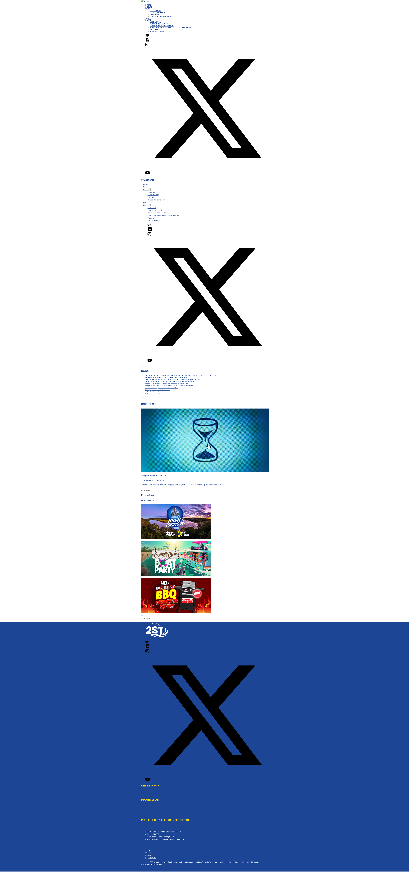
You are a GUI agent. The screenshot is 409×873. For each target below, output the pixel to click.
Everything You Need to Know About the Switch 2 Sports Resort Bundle (169, 385)
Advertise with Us (158, 31)
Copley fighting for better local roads (157, 390)
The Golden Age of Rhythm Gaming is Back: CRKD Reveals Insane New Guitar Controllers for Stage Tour (180, 375)
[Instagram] (147, 46)
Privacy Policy (150, 805)
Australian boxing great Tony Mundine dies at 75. (161, 388)
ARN (146, 868)
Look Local (155, 22)
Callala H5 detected (152, 392)
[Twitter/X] (206, 169)
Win (147, 18)
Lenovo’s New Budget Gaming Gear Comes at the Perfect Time (166, 383)
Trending (154, 14)
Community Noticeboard (162, 26)
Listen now (146, 180)
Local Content (150, 815)
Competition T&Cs (152, 808)
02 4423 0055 (156, 853)
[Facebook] (147, 41)
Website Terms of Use (153, 813)
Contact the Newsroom (161, 16)
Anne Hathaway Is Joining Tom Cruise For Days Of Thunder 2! (166, 377)
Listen (148, 5)
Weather (154, 29)
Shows (148, 7)
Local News (155, 11)
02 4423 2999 (156, 850)
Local (148, 20)
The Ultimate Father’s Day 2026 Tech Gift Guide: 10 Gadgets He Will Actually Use (172, 379)
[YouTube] (147, 174)
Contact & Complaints (153, 790)
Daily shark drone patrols (153, 394)
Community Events (159, 24)
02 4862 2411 (157, 855)
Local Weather (157, 13)
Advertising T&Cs (152, 810)
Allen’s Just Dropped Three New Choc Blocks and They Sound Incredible (169, 381)
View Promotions (149, 500)
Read (147, 9)
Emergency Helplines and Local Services (170, 28)
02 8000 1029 (162, 858)
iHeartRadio (149, 870)
